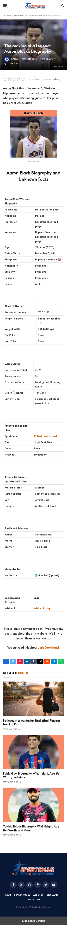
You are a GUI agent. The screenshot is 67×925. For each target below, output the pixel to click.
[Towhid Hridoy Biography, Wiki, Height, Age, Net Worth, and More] (33, 805)
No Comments (49, 59)
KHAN (16, 59)
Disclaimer (52, 895)
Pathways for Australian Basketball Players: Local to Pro (31, 722)
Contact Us (33, 899)
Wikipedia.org (42, 608)
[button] (5, 5)
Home (8, 895)
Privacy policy (22, 895)
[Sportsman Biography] (35, 5)
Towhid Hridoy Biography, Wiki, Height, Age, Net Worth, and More (31, 828)
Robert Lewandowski (46, 436)
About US (38, 895)
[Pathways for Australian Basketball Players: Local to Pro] (33, 699)
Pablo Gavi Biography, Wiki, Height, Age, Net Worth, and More (32, 775)
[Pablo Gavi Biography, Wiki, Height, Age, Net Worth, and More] (33, 752)
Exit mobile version (33, 920)
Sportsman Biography (13, 15)
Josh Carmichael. (49, 647)
